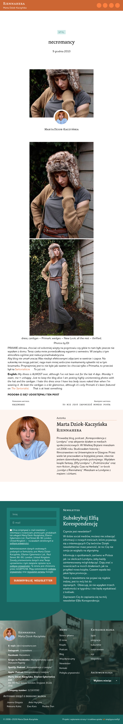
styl (61, 32)
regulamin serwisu (36, 571)
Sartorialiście (22, 369)
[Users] (117, 5)
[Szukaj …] (93, 5)
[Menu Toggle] (87, 5)
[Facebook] (111, 5)
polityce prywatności (19, 543)
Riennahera (14, 3)
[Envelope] (99, 5)
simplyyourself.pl (113, 719)
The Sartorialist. (20, 388)
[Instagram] (105, 5)
